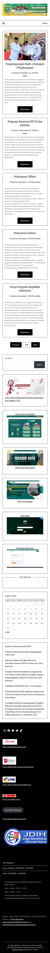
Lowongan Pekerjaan (13, 810)
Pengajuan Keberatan (25, 548)
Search (8, 358)
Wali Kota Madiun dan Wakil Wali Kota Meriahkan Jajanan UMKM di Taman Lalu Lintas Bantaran (24, 663)
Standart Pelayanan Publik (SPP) (18, 646)
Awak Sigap (25, 516)
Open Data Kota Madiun (25, 414)
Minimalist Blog (17, 950)
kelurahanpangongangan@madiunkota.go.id (19, 925)
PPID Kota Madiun (25, 501)
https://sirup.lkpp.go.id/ (11, 799)
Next (35, 345)
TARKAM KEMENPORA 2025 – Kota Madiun (23, 686)
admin (25, 76)
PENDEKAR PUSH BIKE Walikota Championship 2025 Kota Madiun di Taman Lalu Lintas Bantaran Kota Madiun (25, 694)
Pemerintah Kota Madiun (25, 468)
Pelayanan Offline (25, 176)
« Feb (7, 632)
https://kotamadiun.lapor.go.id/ (14, 747)
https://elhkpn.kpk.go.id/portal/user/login (18, 767)
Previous (15, 345)
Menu (45, 23)
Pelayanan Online (25, 233)
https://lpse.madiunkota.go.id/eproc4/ (17, 785)
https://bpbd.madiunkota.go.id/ (14, 819)
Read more (25, 109)
